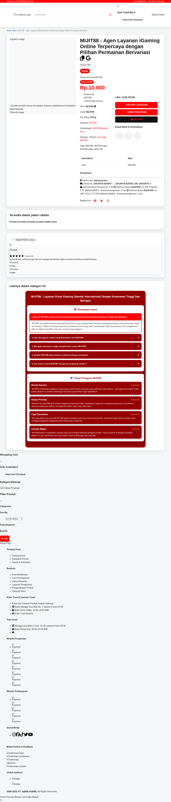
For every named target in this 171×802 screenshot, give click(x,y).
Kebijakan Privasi (20, 559)
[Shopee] (129, 136)
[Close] (1, 461)
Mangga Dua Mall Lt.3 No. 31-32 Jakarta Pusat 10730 (40, 626)
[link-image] (43, 71)
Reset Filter (5, 543)
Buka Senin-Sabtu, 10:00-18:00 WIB (31, 610)
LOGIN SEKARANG (137, 112)
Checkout (138, 20)
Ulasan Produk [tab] (25, 240)
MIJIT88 (93, 123)
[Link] (22, 14)
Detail (14, 31)
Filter (6, 539)
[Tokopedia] (120, 136)
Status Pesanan (19, 581)
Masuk (155, 15)
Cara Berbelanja (140, 1)
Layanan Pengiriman (22, 584)
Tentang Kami (18, 556)
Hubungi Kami (19, 591)
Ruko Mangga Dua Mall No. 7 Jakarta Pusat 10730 (38, 607)
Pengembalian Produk (22, 588)
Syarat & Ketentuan (21, 562)
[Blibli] (137, 136)
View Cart (127, 20)
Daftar (161, 15)
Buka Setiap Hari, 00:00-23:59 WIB (31, 629)
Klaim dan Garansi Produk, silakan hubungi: (33, 603)
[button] (110, 14)
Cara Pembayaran (20, 578)
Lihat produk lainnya (93, 101)
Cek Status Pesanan (156, 1)
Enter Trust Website (23, 613)
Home (9, 31)
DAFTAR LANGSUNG (137, 105)
